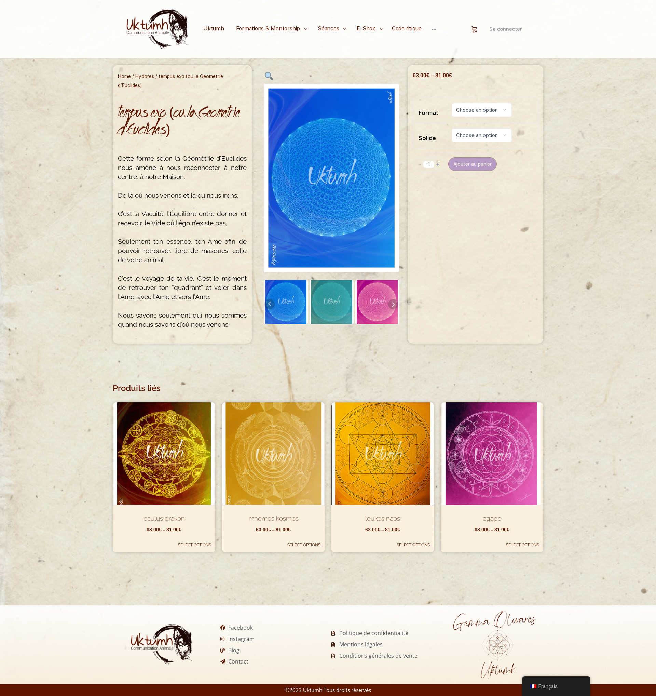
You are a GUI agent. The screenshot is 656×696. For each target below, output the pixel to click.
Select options (194, 545)
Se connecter (505, 29)
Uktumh (213, 28)
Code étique (406, 28)
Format (428, 112)
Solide (427, 138)
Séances (328, 28)
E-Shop (366, 28)
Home (124, 76)
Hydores (144, 76)
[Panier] (474, 29)
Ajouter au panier (472, 164)
